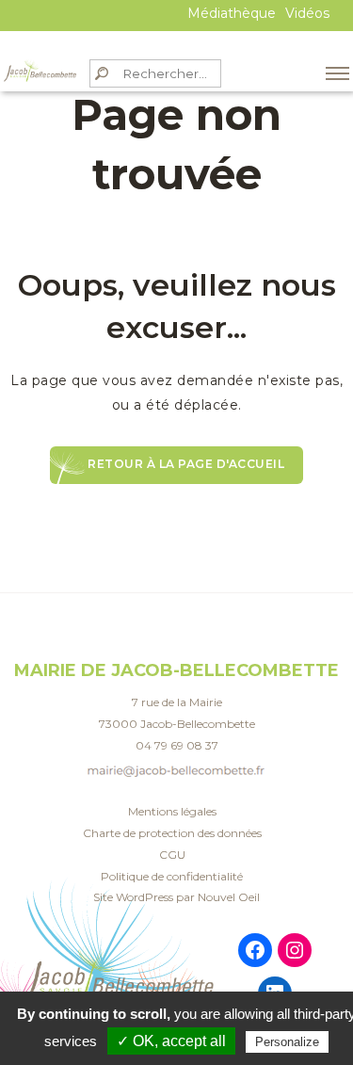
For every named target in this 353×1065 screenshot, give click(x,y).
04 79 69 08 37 (177, 745)
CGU (172, 854)
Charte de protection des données (172, 833)
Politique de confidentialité (172, 876)
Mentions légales (172, 811)
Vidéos (307, 13)
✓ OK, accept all (171, 1041)
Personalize (287, 1042)
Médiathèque (231, 13)
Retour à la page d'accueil (186, 464)
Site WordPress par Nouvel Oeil (176, 897)
